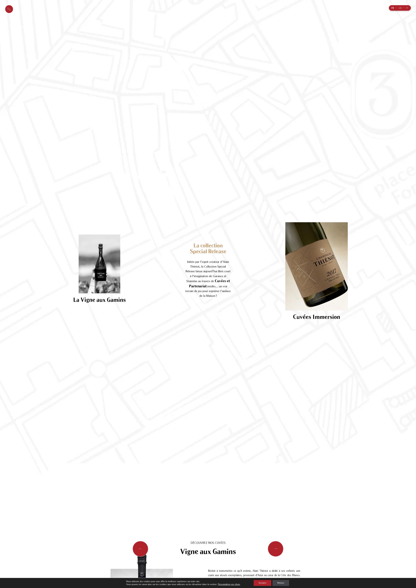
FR (392, 8)
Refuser (280, 583)
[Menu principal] (9, 9)
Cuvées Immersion (316, 317)
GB (400, 8)
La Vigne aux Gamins (99, 300)
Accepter (262, 583)
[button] (275, 549)
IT (407, 8)
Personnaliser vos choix (229, 584)
